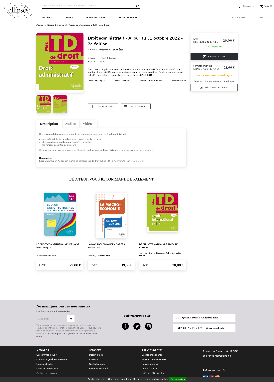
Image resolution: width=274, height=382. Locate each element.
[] (137, 6)
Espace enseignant (96, 17)
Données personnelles (47, 368)
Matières (47, 17)
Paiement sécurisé (98, 368)
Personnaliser (178, 379)
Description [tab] (49, 124)
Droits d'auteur (149, 368)
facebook (125, 326)
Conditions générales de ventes (52, 359)
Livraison (93, 359)
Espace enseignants (152, 354)
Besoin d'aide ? (96, 354)
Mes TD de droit (108, 58)
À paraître (264, 17)
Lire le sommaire (138, 106)
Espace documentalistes (154, 359)
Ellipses (91, 58)
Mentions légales (44, 364)
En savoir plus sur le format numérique (214, 81)
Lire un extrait (105, 106)
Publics (69, 17)
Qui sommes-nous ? (46, 354)
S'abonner (70, 318)
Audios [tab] (70, 124)
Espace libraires (128, 17)
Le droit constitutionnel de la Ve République (57, 246)
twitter (137, 326)
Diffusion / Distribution (153, 373)
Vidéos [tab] (88, 124)
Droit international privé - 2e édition (158, 246)
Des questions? (197, 317)
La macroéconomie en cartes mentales (106, 246)
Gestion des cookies (46, 373)
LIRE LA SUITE (145, 75)
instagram (148, 326)
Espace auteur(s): (200, 327)
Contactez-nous (97, 364)
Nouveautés (239, 17)
